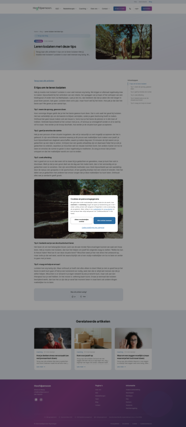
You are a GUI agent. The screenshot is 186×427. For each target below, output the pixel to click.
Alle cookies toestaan (104, 220)
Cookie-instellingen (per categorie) (93, 227)
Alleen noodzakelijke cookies (82, 220)
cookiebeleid (97, 209)
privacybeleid (108, 209)
